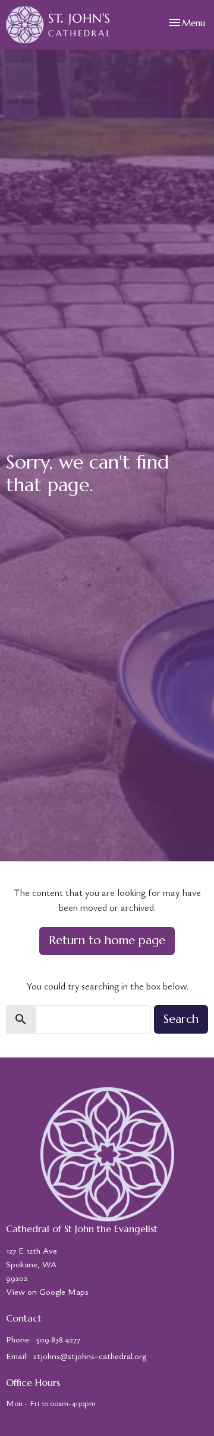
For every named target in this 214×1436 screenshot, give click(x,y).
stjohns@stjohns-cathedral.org (89, 1355)
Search (181, 1019)
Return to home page (107, 940)
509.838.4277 (58, 1339)
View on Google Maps (47, 1291)
